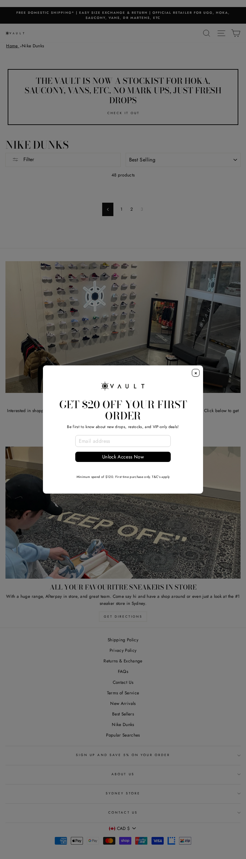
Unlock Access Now (123, 456)
